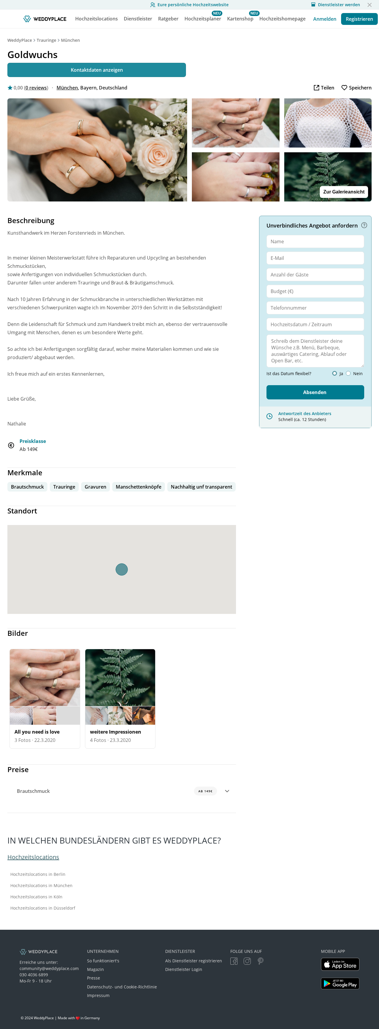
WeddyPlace (19, 40)
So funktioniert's (103, 961)
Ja (341, 373)
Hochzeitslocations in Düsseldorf (42, 908)
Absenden (315, 392)
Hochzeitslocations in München (41, 885)
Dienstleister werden (339, 4)
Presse (93, 978)
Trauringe (46, 40)
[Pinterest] (260, 962)
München (70, 40)
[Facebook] (233, 962)
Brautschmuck (115, 791)
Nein (358, 373)
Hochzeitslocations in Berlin (37, 874)
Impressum (98, 995)
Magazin (95, 969)
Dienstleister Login (183, 969)
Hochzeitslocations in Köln (36, 897)
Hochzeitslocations (33, 857)
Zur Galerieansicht (343, 191)
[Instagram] (247, 962)
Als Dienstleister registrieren (193, 961)
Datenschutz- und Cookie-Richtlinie (122, 987)
